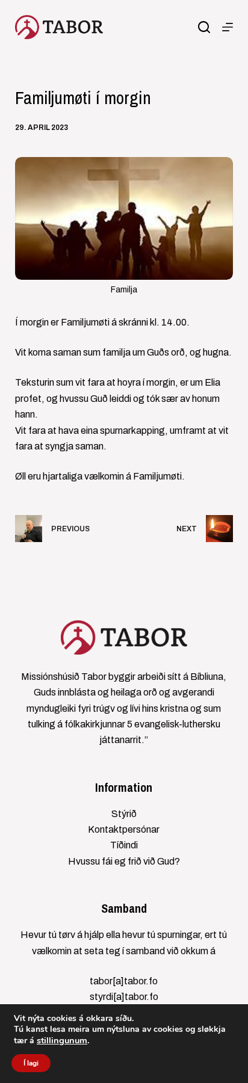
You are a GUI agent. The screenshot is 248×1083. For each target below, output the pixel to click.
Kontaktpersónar (124, 829)
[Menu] (227, 27)
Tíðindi (124, 845)
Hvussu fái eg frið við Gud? (124, 861)
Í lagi (31, 1063)
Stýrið (124, 814)
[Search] (204, 27)
